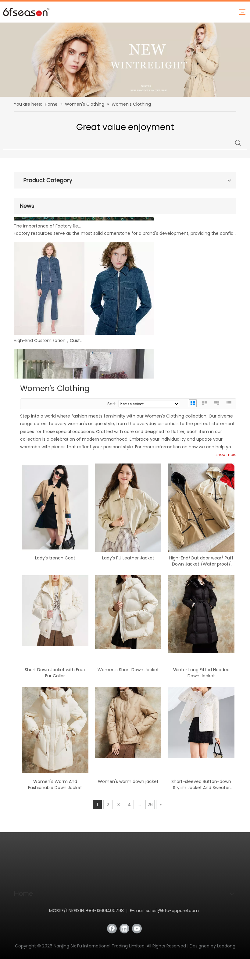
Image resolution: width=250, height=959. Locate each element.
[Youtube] (137, 928)
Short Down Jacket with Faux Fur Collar (55, 673)
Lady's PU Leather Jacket (128, 558)
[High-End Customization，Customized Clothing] (84, 314)
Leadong (226, 946)
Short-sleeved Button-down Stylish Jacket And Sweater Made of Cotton (201, 784)
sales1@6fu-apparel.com (172, 911)
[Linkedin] (124, 928)
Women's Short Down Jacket (128, 670)
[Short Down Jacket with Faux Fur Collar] (55, 610)
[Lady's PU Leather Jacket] (128, 507)
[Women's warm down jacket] (128, 722)
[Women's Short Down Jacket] (128, 612)
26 (150, 805)
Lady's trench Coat (55, 558)
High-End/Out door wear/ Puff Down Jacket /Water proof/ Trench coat (201, 561)
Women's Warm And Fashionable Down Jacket (55, 784)
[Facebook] (112, 928)
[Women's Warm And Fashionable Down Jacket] (55, 730)
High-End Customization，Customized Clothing (48, 322)
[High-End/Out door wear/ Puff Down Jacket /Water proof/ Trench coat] (201, 507)
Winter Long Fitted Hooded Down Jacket (201, 673)
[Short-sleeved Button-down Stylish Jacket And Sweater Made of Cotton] (201, 722)
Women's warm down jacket (128, 781)
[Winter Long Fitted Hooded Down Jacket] (201, 614)
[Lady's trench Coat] (55, 507)
